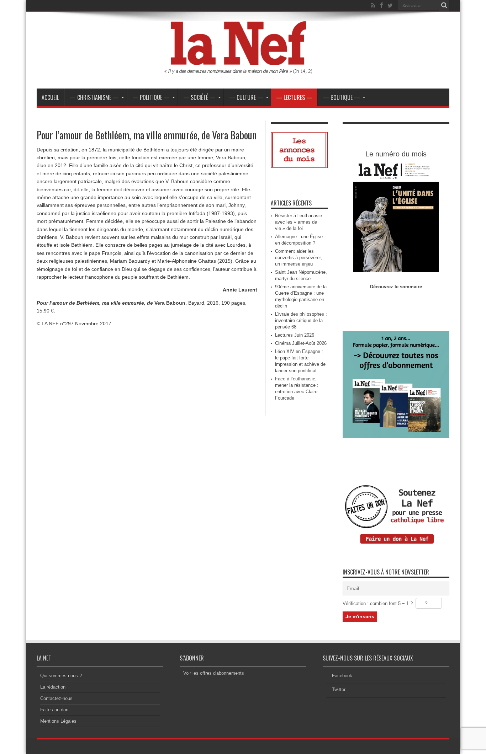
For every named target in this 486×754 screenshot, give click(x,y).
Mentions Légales (58, 721)
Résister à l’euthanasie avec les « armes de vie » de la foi (298, 222)
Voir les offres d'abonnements (213, 673)
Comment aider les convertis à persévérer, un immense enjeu (298, 257)
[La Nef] (243, 70)
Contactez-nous (56, 698)
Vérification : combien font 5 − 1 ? (378, 603)
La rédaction (52, 687)
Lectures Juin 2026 (294, 335)
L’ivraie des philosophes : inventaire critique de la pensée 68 (301, 320)
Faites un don (54, 709)
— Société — (199, 97)
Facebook (342, 675)
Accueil (50, 97)
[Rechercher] (444, 5)
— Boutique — (341, 97)
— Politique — (151, 97)
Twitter (338, 689)
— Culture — (246, 97)
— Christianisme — (94, 97)
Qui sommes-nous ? (61, 675)
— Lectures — (294, 97)
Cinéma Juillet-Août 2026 (301, 343)
